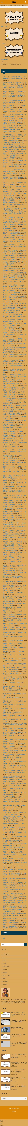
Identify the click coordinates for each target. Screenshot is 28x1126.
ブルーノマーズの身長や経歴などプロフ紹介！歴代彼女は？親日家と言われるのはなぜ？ (14, 371)
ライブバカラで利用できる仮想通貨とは (13, 640)
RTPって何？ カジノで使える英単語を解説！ (14, 186)
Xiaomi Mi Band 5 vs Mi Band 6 (11, 697)
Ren (4, 938)
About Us (11, 1108)
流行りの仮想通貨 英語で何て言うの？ (13, 673)
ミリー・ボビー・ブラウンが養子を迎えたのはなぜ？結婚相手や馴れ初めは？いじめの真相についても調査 (14, 340)
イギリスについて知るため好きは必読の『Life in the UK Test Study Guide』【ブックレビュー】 (14, 902)
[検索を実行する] (25, 944)
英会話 (4, 978)
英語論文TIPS (6, 984)
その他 (4, 963)
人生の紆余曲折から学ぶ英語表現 (11, 690)
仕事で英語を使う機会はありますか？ (12, 715)
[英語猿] (14, 2)
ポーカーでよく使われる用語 (10, 671)
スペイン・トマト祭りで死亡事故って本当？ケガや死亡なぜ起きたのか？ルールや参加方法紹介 (14, 376)
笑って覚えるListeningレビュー (11, 682)
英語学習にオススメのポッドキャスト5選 (13, 651)
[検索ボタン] (26, 2)
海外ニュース (6, 969)
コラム (4, 960)
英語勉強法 (5, 981)
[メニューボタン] (2, 2)
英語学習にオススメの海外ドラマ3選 (12, 636)
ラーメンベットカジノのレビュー (11, 446)
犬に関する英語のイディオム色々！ (12, 735)
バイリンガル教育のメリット (10, 677)
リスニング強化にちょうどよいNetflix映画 (13, 704)
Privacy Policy (16, 1108)
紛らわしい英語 (6, 975)
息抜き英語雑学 (6, 966)
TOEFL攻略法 (6, 954)
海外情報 (5, 972)
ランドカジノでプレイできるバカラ (12, 655)
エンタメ (5, 957)
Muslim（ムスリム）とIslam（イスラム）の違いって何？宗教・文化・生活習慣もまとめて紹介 (14, 832)
